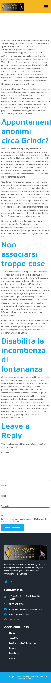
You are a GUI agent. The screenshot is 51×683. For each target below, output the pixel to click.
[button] (46, 6)
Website (5, 506)
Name (4, 485)
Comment (6, 452)
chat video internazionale (38, 88)
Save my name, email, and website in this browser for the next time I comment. (24, 520)
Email (4, 496)
